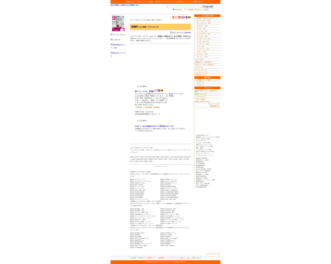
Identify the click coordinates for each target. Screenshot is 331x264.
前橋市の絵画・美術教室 (167, 245)
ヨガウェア (200, 83)
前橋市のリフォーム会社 (137, 186)
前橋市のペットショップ (137, 188)
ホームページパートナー (167, 261)
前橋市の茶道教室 (165, 236)
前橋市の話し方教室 (166, 235)
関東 (153, 20)
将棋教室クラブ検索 (201, 178)
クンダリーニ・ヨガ (204, 39)
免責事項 (161, 258)
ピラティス (199, 67)
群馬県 (158, 20)
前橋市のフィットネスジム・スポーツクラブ (143, 216)
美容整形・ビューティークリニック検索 (207, 137)
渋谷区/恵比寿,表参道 (177, 157)
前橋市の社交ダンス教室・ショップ (140, 221)
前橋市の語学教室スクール (168, 233)
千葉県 (170, 159)
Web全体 (178, 10)
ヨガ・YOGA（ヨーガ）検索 (142, 2)
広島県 (141, 161)
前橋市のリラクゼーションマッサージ (141, 181)
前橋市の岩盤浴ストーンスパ (168, 179)
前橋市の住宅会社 (165, 184)
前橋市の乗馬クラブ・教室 (137, 219)
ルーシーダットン (201, 70)
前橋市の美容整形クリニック (168, 183)
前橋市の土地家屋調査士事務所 (169, 192)
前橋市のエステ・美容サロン (168, 181)
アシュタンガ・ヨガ (204, 23)
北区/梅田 (186, 159)
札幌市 (132, 157)
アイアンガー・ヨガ (204, 21)
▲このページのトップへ (213, 253)
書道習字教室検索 (201, 176)
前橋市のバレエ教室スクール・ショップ (141, 223)
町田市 (146, 159)
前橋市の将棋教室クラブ (167, 242)
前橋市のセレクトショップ (137, 179)
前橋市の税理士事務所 (136, 195)
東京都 (141, 157)
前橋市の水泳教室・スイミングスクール (172, 218)
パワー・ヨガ (201, 52)
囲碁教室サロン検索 (201, 172)
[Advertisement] (157, 66)
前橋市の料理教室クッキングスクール (141, 244)
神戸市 (132, 161)
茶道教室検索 (200, 167)
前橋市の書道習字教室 (136, 242)
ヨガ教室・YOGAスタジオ (204, 18)
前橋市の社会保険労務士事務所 (169, 194)
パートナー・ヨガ (203, 44)
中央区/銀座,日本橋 (149, 157)
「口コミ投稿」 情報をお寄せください (203, 100)
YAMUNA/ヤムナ (201, 75)
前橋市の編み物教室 (136, 236)
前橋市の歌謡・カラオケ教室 (168, 238)
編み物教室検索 (200, 165)
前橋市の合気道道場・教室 (168, 209)
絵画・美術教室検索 (201, 185)
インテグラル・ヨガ (204, 34)
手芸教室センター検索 (202, 174)
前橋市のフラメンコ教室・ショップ (170, 221)
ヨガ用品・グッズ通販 (203, 80)
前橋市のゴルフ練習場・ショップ (170, 216)
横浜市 (161, 159)
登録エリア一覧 (200, 94)
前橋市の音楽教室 (135, 235)
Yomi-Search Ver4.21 (160, 166)
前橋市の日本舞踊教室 (136, 247)
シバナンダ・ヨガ (203, 41)
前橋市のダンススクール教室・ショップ (172, 219)
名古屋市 (175, 159)
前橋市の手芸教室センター (168, 240)
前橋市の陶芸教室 (165, 244)
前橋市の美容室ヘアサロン (137, 183)
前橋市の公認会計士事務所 (168, 195)
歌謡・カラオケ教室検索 (203, 171)
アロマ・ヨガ (201, 28)
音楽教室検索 (200, 162)
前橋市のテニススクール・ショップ (140, 218)
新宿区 (158, 157)
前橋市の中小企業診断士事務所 (169, 197)
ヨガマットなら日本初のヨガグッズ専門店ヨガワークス (154, 126)
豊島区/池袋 (139, 159)
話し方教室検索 (200, 163)
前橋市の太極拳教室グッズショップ (140, 214)
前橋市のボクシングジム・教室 (169, 214)
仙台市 (136, 157)
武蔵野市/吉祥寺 (153, 159)
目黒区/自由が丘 (165, 157)
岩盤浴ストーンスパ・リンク (204, 144)
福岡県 (146, 161)
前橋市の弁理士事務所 (136, 197)
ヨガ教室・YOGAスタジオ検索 (197, 10)
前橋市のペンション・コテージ (169, 188)
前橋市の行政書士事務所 (137, 194)
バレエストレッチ (201, 72)
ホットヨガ (199, 59)
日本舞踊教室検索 (201, 187)
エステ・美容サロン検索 (203, 139)
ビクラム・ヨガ (202, 54)
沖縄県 (150, 161)
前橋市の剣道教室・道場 (137, 210)
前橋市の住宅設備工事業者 (168, 186)
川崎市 (165, 159)
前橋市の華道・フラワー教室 (138, 245)
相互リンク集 (184, 258)
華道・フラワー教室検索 (203, 183)
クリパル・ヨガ (202, 36)
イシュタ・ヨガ (202, 31)
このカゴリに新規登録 (183, 33)
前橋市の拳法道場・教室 (167, 212)
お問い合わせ (196, 258)
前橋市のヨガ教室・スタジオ (168, 223)
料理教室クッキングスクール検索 (205, 180)
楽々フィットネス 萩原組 (144, 91)
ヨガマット (200, 85)
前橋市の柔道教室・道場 (137, 209)
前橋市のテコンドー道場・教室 (139, 212)
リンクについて (200, 97)
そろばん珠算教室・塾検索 (203, 169)
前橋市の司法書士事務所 (137, 192)
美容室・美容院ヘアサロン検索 (205, 151)
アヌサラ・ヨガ (202, 26)
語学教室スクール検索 (202, 160)
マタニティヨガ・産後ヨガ (204, 64)
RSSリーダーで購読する (208, 91)
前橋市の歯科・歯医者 (136, 184)
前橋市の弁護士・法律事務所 (168, 190)
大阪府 (181, 159)
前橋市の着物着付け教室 (137, 233)
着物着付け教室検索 (201, 158)
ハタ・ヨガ (200, 46)
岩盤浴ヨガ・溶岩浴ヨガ (203, 62)
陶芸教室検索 (200, 181)
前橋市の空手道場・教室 (167, 210)
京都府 (136, 161)
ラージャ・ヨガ (202, 57)
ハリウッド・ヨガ (203, 49)
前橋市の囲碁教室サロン (137, 240)
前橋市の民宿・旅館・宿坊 (137, 190)
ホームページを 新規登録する (213, 105)
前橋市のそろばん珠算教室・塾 (139, 238)
